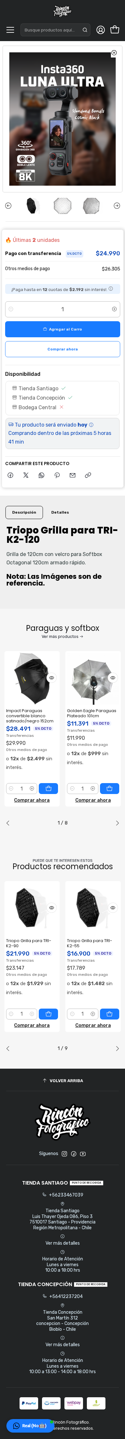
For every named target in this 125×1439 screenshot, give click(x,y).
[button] (30, 1426)
